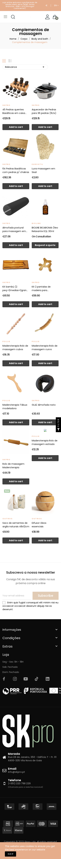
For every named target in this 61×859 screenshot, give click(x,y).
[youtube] (25, 679)
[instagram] (14, 679)
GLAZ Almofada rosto (44, 404)
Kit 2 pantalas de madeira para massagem (41, 288)
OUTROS (7, 519)
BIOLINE (36, 223)
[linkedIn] (47, 679)
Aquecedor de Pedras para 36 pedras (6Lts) (44, 111)
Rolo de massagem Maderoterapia (13, 465)
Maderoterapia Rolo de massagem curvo (44, 347)
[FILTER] (58, 429)
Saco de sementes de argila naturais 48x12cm (15, 524)
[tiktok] (36, 679)
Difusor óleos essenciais (39, 524)
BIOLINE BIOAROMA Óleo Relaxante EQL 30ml (45, 229)
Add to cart (16, 127)
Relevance (25, 67)
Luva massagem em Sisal (43, 170)
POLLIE (6, 341)
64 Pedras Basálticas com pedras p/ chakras (15, 170)
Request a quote (45, 245)
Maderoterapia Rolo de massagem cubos (15, 347)
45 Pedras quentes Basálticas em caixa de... (13, 111)
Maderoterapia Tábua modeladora (14, 406)
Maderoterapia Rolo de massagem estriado (44, 442)
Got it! (10, 854)
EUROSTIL (37, 164)
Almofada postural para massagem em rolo (14, 229)
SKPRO (6, 105)
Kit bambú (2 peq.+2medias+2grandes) (15, 288)
